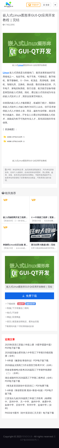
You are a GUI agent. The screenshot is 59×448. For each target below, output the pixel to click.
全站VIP (21, 304)
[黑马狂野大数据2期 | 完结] (43, 233)
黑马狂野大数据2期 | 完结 (43, 244)
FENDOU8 (27, 436)
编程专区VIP (30, 304)
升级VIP (35, 4)
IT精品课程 (10, 24)
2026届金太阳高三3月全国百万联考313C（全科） (29, 365)
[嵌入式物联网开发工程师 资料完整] (15, 205)
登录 (47, 5)
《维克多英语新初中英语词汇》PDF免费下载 (27, 385)
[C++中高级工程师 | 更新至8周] (43, 205)
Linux (20, 65)
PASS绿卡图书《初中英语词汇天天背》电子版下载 (29, 412)
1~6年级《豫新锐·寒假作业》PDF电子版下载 (26, 360)
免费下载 (31, 296)
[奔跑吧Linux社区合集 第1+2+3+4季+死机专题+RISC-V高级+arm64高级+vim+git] (15, 233)
